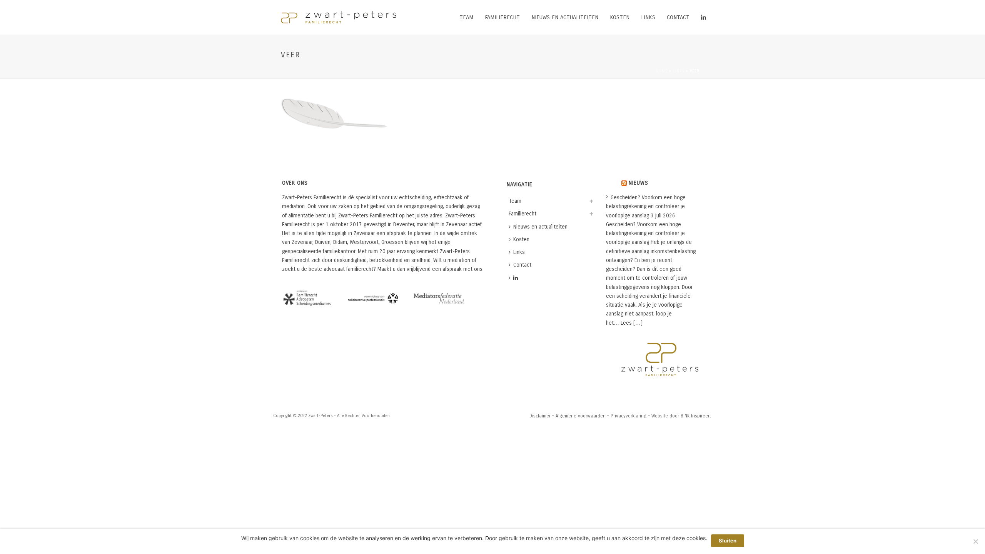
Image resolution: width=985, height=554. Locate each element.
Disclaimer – (541, 416)
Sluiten (727, 540)
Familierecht (502, 17)
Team (466, 17)
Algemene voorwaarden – (582, 416)
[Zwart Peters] (338, 17)
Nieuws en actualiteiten (564, 17)
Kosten (619, 17)
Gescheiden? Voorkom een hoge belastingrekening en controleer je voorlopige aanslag (646, 206)
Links (648, 17)
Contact (678, 17)
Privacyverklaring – (630, 416)
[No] (975, 541)
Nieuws (638, 183)
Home (662, 71)
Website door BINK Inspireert (681, 416)
